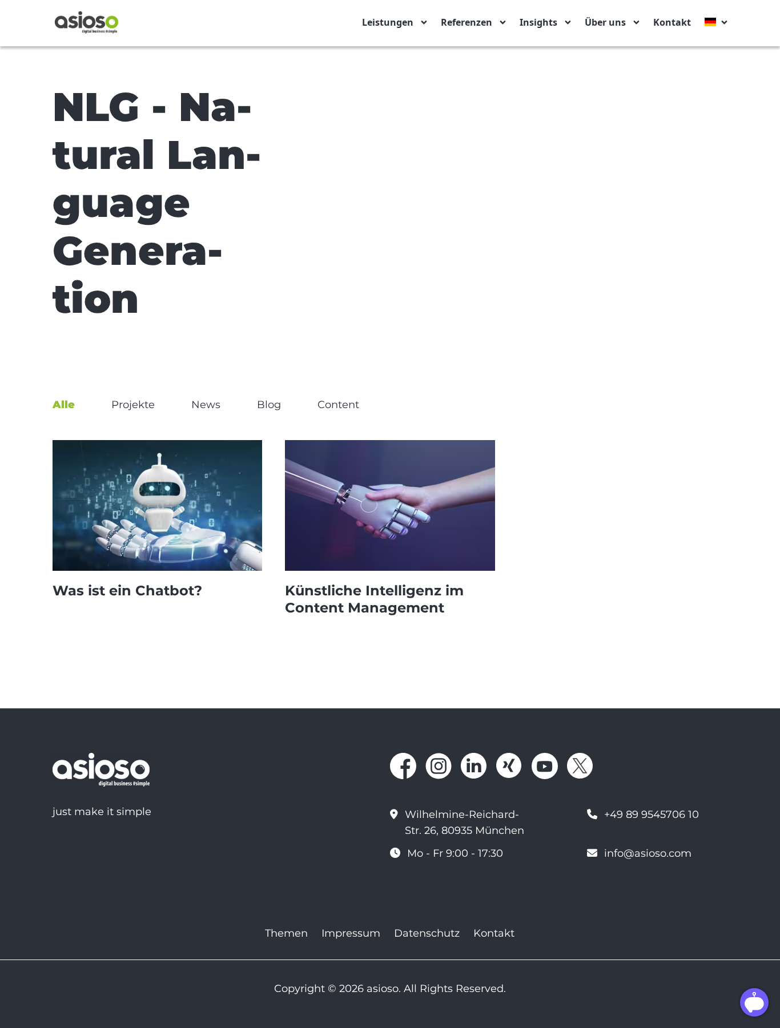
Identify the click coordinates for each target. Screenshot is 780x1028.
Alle (64, 404)
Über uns (605, 22)
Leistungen (387, 22)
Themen (286, 933)
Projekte (133, 404)
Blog (269, 404)
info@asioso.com (647, 853)
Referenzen (466, 22)
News (205, 404)
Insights (538, 22)
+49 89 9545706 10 (651, 814)
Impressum (350, 933)
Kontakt (672, 22)
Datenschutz (427, 933)
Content (338, 404)
